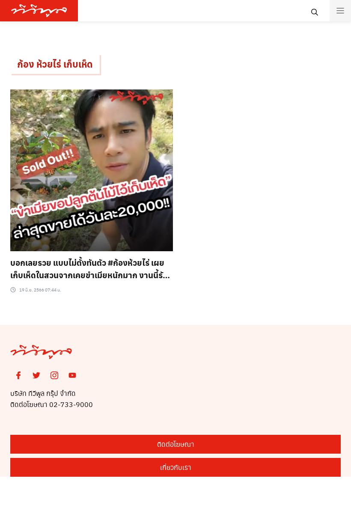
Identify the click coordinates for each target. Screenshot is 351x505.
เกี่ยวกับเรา (175, 467)
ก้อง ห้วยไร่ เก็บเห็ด (55, 64)
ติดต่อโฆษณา (175, 444)
